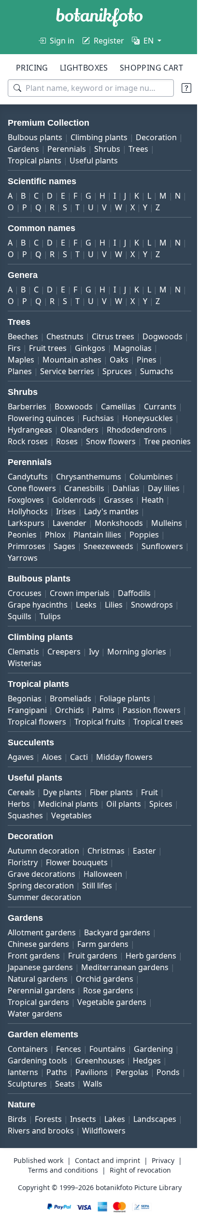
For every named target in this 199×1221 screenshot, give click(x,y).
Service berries (95, 371)
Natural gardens (133, 1013)
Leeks (86, 628)
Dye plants (62, 827)
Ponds (19, 1118)
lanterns (23, 1107)
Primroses (64, 569)
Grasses (158, 523)
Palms (103, 733)
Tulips (50, 639)
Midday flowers (124, 791)
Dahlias (126, 511)
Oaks (165, 359)
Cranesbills (84, 511)
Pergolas (132, 1107)
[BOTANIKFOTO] (99, 17)
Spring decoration (41, 920)
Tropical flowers (103, 745)
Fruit (149, 827)
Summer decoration (44, 932)
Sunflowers (28, 581)
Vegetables (71, 850)
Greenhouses (100, 1095)
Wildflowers (155, 1165)
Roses (135, 453)
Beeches (23, 336)
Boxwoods (74, 418)
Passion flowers (37, 745)
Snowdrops (152, 628)
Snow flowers (32, 464)
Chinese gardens (38, 979)
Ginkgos (138, 348)
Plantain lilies (136, 557)
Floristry (23, 897)
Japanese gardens (99, 1002)
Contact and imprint (103, 1195)
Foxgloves (66, 523)
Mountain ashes (118, 359)
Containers (28, 1083)
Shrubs (156, 149)
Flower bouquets (77, 897)
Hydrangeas (89, 441)
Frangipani (27, 733)
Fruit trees (96, 348)
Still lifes (97, 920)
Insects (83, 1153)
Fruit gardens (92, 990)
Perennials (116, 149)
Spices (160, 838)
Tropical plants (62, 160)
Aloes (52, 791)
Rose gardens (33, 1037)
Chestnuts (65, 336)
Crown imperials (80, 616)
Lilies (114, 628)
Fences (68, 1083)
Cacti (79, 791)
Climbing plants (99, 137)
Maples (67, 359)
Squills (19, 639)
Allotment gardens (42, 967)
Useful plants (122, 160)
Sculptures (58, 1118)
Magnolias (27, 359)
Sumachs (24, 383)
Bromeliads (70, 721)
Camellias (118, 418)
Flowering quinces (81, 429)
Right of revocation (137, 1204)
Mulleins (23, 557)
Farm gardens (102, 979)
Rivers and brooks (92, 1165)
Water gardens (112, 1048)
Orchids (69, 733)
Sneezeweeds (146, 569)
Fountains (107, 1083)
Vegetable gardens (42, 1048)
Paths (56, 1107)
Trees (18, 160)
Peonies (61, 557)
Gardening (153, 1083)
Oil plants (123, 838)
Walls (124, 1118)
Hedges (147, 1095)
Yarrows (72, 581)
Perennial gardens (107, 1025)
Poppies (22, 569)
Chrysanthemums (88, 499)
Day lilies (24, 523)
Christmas (106, 885)
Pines (18, 371)
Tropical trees (91, 756)
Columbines (151, 499)
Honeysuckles (33, 441)
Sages (102, 569)
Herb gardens (33, 1002)
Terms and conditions (60, 1204)
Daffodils (134, 616)
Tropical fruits (33, 756)
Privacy (159, 1195)
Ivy (94, 674)
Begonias (25, 721)
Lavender (69, 546)
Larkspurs (26, 546)
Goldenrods (114, 523)
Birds (17, 1153)
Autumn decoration (43, 885)
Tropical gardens (97, 1037)
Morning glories (136, 674)
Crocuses (25, 616)
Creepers (64, 674)
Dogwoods (28, 348)
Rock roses (96, 453)
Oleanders (138, 441)
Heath (19, 534)
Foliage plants (125, 721)
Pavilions (91, 1107)
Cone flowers (32, 511)
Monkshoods (119, 546)
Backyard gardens (117, 967)
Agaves (21, 791)
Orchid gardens (36, 1025)
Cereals (21, 827)
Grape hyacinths (38, 628)
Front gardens (34, 990)
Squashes (25, 850)
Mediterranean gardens (51, 1013)
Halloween (103, 908)
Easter (144, 885)
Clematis (23, 674)
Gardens (72, 149)
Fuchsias (139, 429)
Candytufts (28, 499)
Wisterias (25, 686)
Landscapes (29, 1165)
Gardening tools (37, 1095)
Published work (34, 1195)
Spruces (145, 371)
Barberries (27, 418)
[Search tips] (179, 88)
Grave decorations (41, 908)
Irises (96, 534)
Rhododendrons (38, 453)
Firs (62, 348)
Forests (48, 1153)
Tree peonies (89, 464)
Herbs (19, 838)
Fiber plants (111, 827)
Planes (48, 371)
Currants (24, 429)
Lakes (114, 1153)
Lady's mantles (141, 534)
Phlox (94, 557)
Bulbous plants (35, 137)
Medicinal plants (68, 838)
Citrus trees (113, 336)
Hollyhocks (58, 534)
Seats (96, 1118)
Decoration (28, 149)
